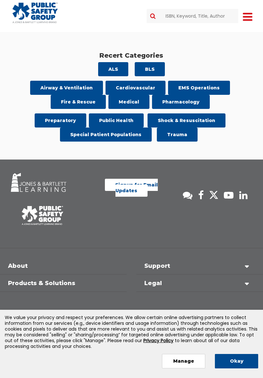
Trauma (177, 134)
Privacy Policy (158, 340)
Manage (183, 361)
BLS (150, 69)
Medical (129, 102)
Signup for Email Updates (136, 187)
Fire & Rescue (78, 102)
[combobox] (192, 16)
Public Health (116, 120)
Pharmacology (180, 102)
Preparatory (60, 120)
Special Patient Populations (105, 134)
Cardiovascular (135, 88)
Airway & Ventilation (66, 88)
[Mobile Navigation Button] (247, 16)
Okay (236, 361)
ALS (113, 69)
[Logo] (35, 13)
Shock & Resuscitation (186, 120)
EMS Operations (199, 88)
